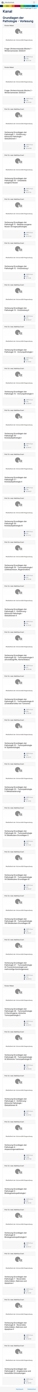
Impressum (19, 1389)
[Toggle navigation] (34, 2)
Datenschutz (31, 1389)
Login (34, 8)
